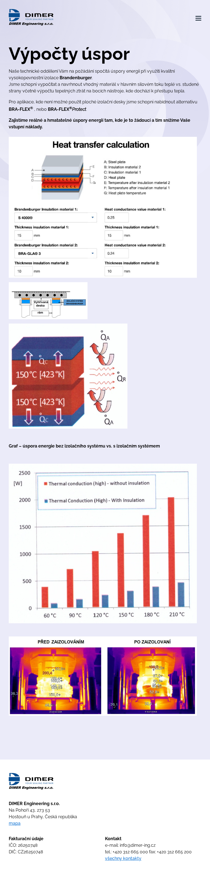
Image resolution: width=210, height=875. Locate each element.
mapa (15, 823)
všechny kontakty (123, 858)
